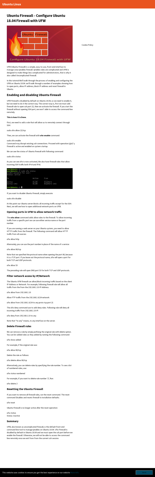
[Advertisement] (39, 459)
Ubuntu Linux (11, 4)
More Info (74, 472)
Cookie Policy (87, 45)
